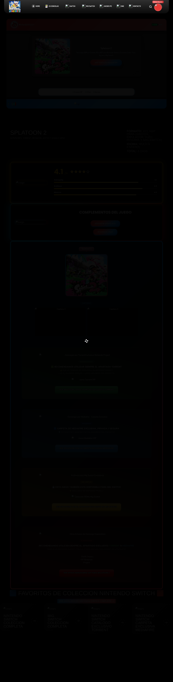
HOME (38, 6)
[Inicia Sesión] (158, 7)
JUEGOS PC (108, 6)
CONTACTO (137, 6)
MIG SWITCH (90, 6)
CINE (122, 6)
